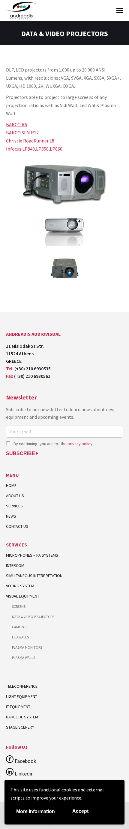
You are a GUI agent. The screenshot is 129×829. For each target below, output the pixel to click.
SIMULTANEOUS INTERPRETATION (34, 576)
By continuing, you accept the (52, 443)
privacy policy (80, 443)
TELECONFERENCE (22, 686)
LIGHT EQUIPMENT (21, 696)
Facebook (25, 760)
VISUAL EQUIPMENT (22, 596)
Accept (80, 811)
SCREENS (19, 606)
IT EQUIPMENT (18, 706)
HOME (11, 485)
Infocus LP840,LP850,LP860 (34, 149)
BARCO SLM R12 (22, 133)
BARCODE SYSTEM (22, 717)
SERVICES (14, 506)
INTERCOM (15, 565)
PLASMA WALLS (23, 657)
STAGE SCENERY (20, 727)
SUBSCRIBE (21, 453)
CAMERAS (19, 627)
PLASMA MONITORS (27, 647)
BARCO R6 (16, 124)
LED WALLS (20, 637)
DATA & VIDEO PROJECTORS (33, 616)
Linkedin (24, 773)
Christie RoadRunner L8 (30, 141)
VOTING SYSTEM (20, 586)
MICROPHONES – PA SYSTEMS (32, 555)
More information (35, 811)
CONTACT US (17, 526)
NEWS (11, 516)
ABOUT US (15, 496)
